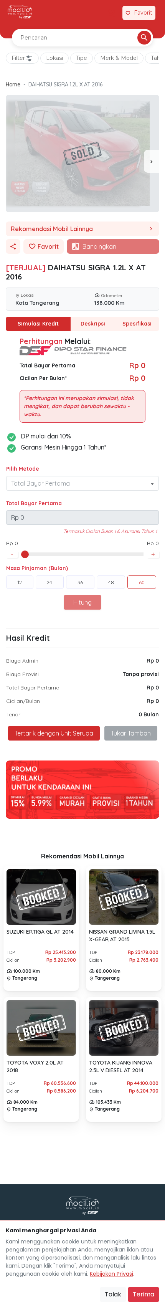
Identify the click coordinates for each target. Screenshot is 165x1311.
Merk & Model (119, 58)
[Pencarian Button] (144, 38)
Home (13, 84)
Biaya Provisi (22, 674)
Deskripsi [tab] (93, 323)
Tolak (113, 1294)
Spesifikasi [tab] (137, 323)
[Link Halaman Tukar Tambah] (112, 13)
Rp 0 (153, 660)
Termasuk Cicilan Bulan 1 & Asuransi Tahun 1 (110, 531)
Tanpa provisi (141, 674)
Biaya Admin (22, 660)
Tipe (81, 58)
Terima (143, 1294)
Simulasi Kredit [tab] (38, 323)
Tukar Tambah (131, 733)
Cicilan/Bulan (23, 701)
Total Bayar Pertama (34, 503)
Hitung (82, 602)
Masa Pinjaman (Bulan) (37, 568)
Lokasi (54, 58)
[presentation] (151, 161)
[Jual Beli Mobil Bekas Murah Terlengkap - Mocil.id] (20, 12)
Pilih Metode (22, 468)
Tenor (13, 714)
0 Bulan (149, 714)
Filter (18, 58)
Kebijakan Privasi (111, 1274)
